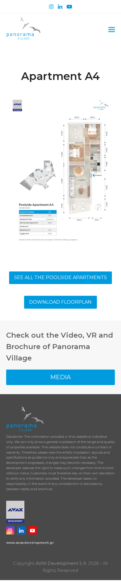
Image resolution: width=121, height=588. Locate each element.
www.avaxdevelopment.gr (30, 543)
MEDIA (60, 377)
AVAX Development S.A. (61, 563)
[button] (111, 29)
